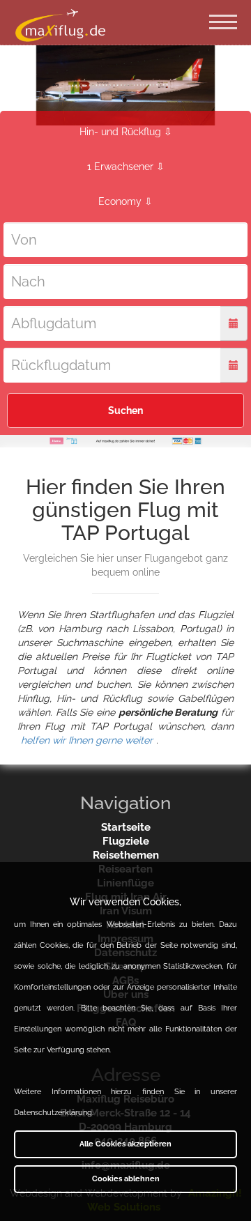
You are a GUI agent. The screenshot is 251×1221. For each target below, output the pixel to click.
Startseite (126, 827)
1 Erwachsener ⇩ (126, 166)
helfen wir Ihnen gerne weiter (87, 740)
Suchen (125, 410)
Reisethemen (126, 855)
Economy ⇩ (125, 201)
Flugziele (125, 841)
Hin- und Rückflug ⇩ (125, 131)
